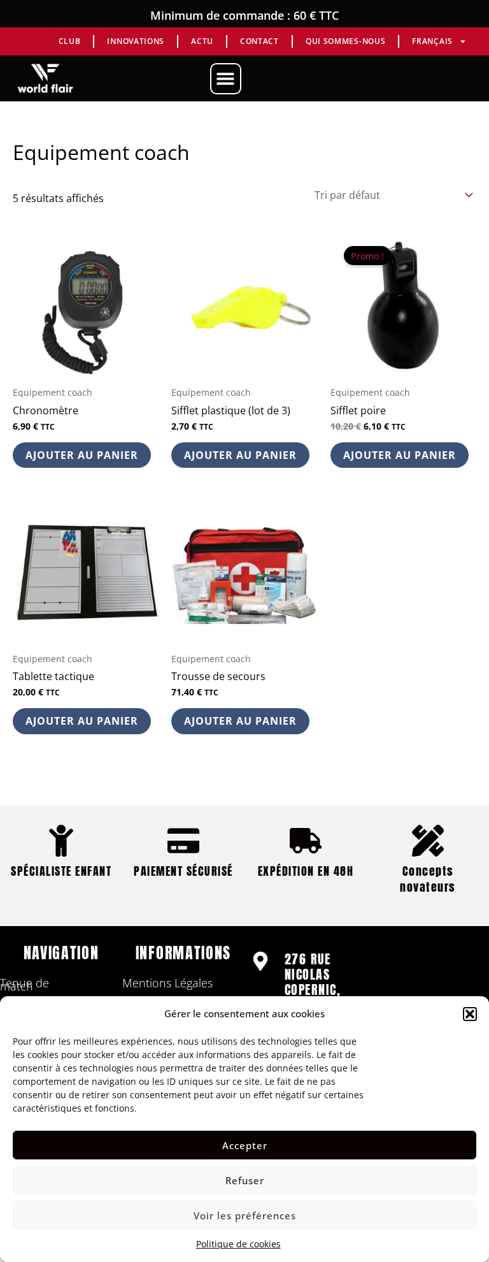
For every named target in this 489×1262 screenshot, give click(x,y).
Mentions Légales (167, 982)
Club (70, 41)
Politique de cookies (238, 1244)
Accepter (244, 1145)
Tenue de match (24, 984)
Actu (202, 41)
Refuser (244, 1180)
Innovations (135, 41)
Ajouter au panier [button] (81, 455)
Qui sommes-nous (346, 41)
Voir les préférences (245, 1215)
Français (432, 41)
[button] (470, 1014)
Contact (259, 41)
